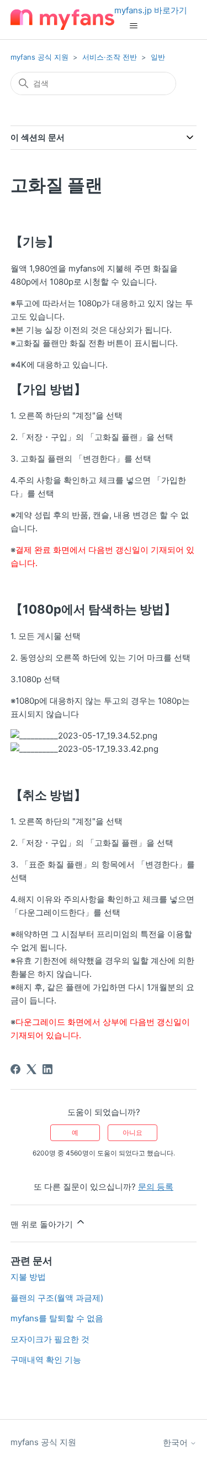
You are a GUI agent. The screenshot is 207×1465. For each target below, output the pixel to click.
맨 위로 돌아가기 (42, 1224)
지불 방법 (28, 1277)
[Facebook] (15, 1069)
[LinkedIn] (47, 1069)
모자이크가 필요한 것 (49, 1339)
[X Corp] (31, 1069)
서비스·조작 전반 (109, 57)
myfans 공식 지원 (39, 57)
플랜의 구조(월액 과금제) (56, 1298)
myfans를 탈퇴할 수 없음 (56, 1318)
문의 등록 (155, 1186)
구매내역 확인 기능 (45, 1359)
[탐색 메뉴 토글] (133, 26)
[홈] (62, 19)
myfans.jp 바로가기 (150, 10)
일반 (158, 57)
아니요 (132, 1132)
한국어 (176, 1442)
